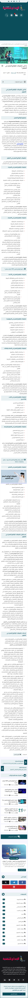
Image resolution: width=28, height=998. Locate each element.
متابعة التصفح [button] (14, 994)
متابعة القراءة (22, 869)
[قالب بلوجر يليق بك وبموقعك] (21, 993)
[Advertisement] (14, 28)
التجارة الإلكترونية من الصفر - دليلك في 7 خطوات (14, 861)
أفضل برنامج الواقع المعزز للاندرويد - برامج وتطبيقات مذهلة (13, 460)
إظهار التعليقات (12, 836)
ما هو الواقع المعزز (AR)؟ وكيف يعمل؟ (14, 269)
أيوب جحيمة (13, 72)
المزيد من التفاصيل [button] (17, 990)
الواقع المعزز (17, 44)
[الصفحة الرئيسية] (14, 959)
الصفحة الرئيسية (24, 44)
